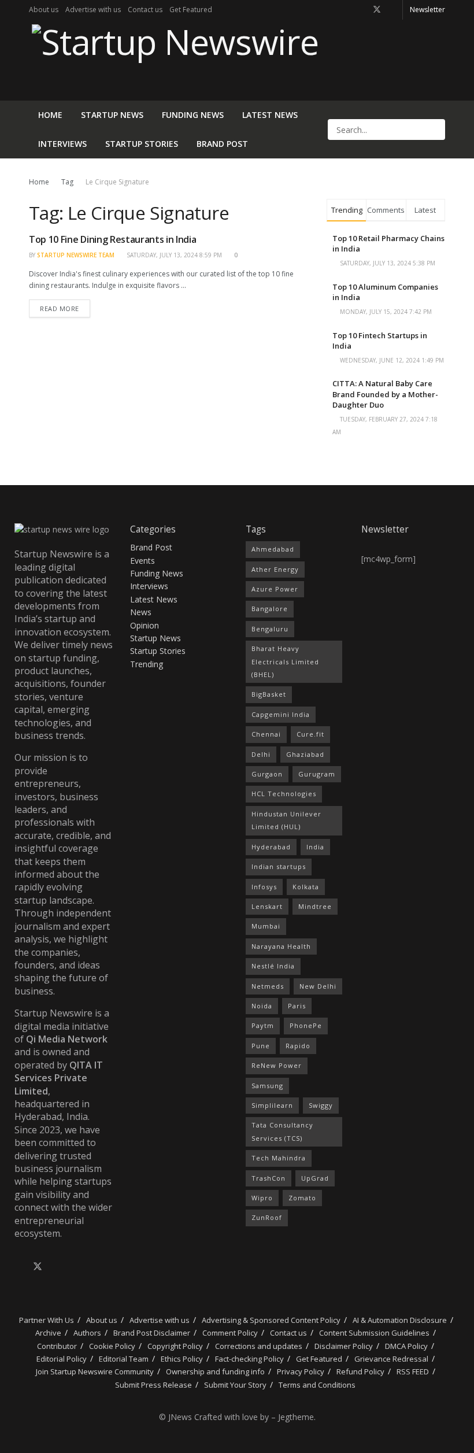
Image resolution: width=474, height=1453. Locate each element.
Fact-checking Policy (249, 1359)
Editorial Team (124, 1359)
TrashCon (268, 1178)
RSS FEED (413, 1371)
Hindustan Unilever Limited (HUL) (286, 820)
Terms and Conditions (317, 1385)
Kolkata (305, 886)
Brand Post (222, 143)
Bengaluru (269, 628)
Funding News (193, 114)
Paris (297, 1005)
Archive (48, 1333)
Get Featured (190, 9)
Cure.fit (310, 734)
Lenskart (267, 906)
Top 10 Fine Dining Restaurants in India (113, 239)
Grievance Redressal (391, 1359)
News (140, 612)
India (315, 846)
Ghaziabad (305, 754)
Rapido (298, 1045)
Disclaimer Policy (343, 1346)
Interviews (62, 143)
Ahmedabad (272, 549)
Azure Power (274, 589)
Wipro (262, 1197)
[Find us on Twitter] (377, 10)
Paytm (262, 1025)
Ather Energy (275, 569)
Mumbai (265, 926)
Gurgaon (267, 774)
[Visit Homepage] (174, 60)
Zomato (302, 1197)
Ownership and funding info (215, 1371)
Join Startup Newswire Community (95, 1371)
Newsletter (427, 9)
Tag (67, 182)
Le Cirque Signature (117, 182)
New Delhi (317, 986)
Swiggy (321, 1105)
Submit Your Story (235, 1385)
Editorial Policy (61, 1359)
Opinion (144, 625)
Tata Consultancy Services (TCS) (282, 1131)
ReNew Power (276, 1065)
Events (142, 560)
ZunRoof (266, 1217)
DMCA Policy (406, 1346)
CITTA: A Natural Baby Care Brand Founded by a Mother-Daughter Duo (385, 393)
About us (43, 9)
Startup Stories (141, 143)
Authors (87, 1333)
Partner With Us (45, 1320)
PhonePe (306, 1025)
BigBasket (268, 694)
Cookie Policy (112, 1346)
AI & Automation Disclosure (400, 1320)
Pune (260, 1045)
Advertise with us (93, 9)
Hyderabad (271, 846)
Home (50, 114)
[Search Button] (435, 129)
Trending (146, 664)
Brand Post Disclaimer (151, 1333)
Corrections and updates (258, 1346)
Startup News (112, 114)
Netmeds (267, 986)
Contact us (145, 9)
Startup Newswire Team (75, 255)
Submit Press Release (153, 1385)
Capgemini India (280, 714)
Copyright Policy (175, 1346)
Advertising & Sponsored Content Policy (271, 1320)
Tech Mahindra (278, 1157)
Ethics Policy (182, 1359)
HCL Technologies (283, 793)
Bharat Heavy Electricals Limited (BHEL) (285, 661)
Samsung (267, 1085)
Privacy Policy (300, 1371)
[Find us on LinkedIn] (392, 10)
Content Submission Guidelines (374, 1333)
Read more (65, 306)
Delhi (261, 754)
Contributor (57, 1346)
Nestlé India (273, 966)
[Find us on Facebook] (361, 10)
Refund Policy (360, 1371)
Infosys (264, 886)
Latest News (270, 114)
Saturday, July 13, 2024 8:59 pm (173, 255)
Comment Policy (230, 1333)
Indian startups (278, 866)
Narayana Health (281, 946)
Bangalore (269, 608)
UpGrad (315, 1178)
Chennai (266, 734)
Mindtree (315, 906)
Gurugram (316, 774)
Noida (261, 1005)
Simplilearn (272, 1105)
